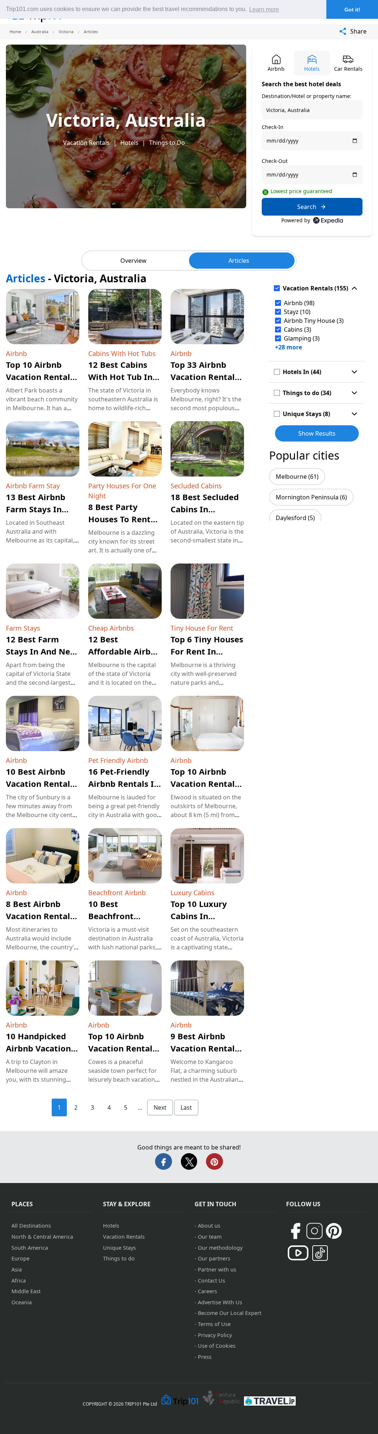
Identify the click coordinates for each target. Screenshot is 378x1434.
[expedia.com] (328, 220)
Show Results (317, 433)
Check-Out (275, 160)
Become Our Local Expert (229, 1312)
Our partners (214, 1258)
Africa (18, 1280)
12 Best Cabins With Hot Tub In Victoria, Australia (124, 376)
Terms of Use (214, 1323)
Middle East (26, 1291)
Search (306, 207)
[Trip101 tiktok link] (320, 1253)
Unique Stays (119, 1247)
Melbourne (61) (297, 476)
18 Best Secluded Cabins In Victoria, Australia (207, 509)
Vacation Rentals (86, 143)
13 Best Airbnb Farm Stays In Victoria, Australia (42, 509)
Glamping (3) (302, 338)
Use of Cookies (217, 1345)
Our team (209, 1236)
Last (186, 1107)
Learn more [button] (264, 9)
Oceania (21, 1302)
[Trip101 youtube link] (298, 1253)
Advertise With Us (220, 1302)
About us (209, 1225)
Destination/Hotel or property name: (306, 96)
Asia (16, 1269)
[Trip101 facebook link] (295, 1231)
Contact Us (211, 1280)
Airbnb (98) (299, 303)
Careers (207, 1291)
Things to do (119, 1258)
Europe (20, 1258)
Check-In (273, 126)
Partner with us (217, 1269)
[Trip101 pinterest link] (333, 1231)
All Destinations (31, 1225)
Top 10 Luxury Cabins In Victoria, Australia (207, 916)
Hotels (129, 143)
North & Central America (42, 1236)
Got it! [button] (352, 10)
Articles (238, 261)
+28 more (288, 347)
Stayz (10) (297, 312)
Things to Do (167, 143)
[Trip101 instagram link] (314, 1231)
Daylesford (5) (295, 518)
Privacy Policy (215, 1335)
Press (205, 1356)
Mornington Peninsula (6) (311, 497)
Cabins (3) (297, 329)
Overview (133, 261)
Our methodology (220, 1247)
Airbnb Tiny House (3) (314, 321)
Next (160, 1107)
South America (29, 1247)
